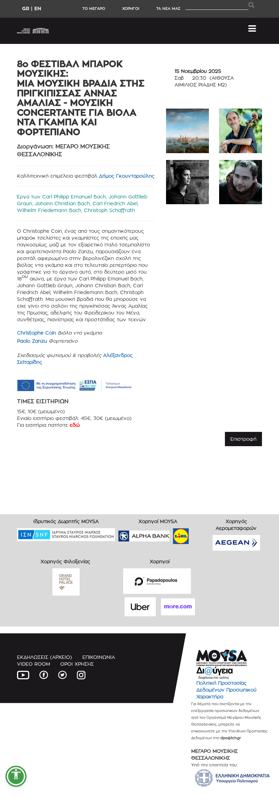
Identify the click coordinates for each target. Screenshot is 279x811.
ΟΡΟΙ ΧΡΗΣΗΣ (77, 663)
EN (37, 8)
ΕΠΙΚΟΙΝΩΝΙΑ (98, 657)
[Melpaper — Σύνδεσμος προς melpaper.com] (200, 533)
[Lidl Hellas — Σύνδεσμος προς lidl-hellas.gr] (171, 533)
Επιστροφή (243, 438)
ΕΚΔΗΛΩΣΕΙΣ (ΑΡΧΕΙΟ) (44, 657)
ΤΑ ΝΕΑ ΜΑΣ (168, 8)
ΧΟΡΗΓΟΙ (130, 8)
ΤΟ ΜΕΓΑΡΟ (93, 8)
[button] (16, 776)
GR (25, 8)
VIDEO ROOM (33, 663)
